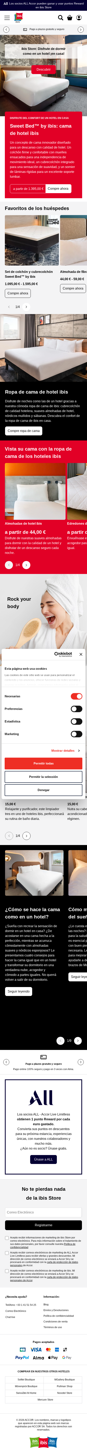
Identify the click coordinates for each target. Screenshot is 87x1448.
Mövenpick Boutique (26, 1386)
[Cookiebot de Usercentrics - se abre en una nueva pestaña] (54, 654)
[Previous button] (6, 30)
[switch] (76, 709)
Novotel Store (64, 1393)
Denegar (44, 790)
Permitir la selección (43, 776)
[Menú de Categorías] (8, 18)
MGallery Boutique (64, 1379)
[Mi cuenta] (79, 18)
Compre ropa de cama (24, 431)
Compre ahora (17, 293)
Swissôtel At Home (26, 1393)
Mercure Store (45, 1399)
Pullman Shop (64, 1386)
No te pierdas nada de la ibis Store (43, 1193)
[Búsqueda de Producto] (61, 18)
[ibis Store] (18, 18)
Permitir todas (44, 763)
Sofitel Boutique (26, 1379)
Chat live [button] (10, 1317)
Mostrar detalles (63, 750)
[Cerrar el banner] (81, 654)
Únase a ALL (43, 1159)
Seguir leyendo (19, 991)
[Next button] (81, 30)
